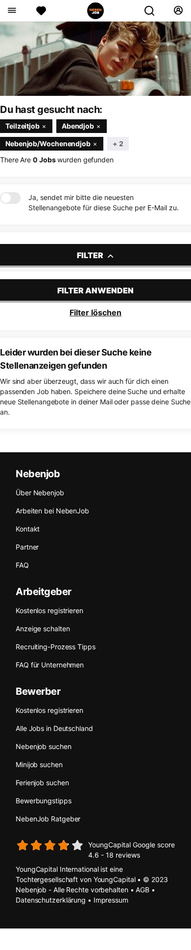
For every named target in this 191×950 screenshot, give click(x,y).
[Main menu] (11, 11)
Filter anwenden (95, 290)
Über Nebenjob (40, 492)
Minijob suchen (39, 764)
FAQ (22, 565)
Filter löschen (95, 312)
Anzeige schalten (43, 628)
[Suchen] (153, 10)
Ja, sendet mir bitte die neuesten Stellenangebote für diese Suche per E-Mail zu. (103, 202)
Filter (91, 255)
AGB (142, 889)
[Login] (178, 11)
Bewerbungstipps (44, 800)
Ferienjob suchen (42, 782)
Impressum (111, 900)
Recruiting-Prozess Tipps (56, 646)
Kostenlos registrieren (49, 610)
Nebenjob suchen (44, 746)
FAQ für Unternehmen (50, 665)
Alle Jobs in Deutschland (54, 728)
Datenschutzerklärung (51, 900)
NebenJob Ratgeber (48, 819)
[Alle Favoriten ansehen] (41, 10)
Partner (27, 547)
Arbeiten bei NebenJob (52, 511)
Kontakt (28, 529)
